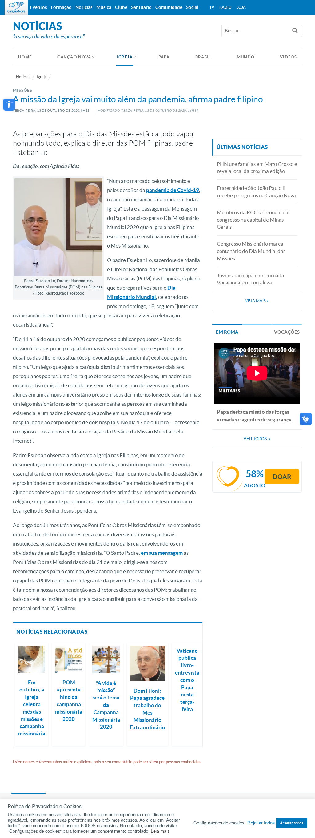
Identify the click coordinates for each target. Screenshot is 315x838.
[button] (9, 105)
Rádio (225, 7)
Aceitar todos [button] (292, 823)
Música (103, 7)
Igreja (125, 57)
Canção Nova (74, 57)
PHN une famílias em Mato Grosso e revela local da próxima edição (257, 167)
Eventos (38, 7)
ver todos (257, 438)
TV (211, 7)
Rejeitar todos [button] (261, 822)
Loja (241, 7)
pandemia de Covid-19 (172, 190)
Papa (164, 57)
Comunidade (168, 7)
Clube (121, 7)
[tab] (227, 332)
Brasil (203, 57)
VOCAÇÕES (287, 332)
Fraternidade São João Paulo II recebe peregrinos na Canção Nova (256, 191)
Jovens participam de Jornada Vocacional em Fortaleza (250, 279)
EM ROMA (227, 332)
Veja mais (257, 301)
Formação (61, 7)
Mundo (246, 57)
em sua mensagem (162, 553)
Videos (288, 57)
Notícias (23, 77)
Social (192, 7)
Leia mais (160, 831)
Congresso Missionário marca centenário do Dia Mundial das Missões (251, 251)
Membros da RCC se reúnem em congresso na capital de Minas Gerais (253, 219)
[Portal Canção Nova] (16, 7)
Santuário (141, 7)
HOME (25, 57)
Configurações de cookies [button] (218, 822)
